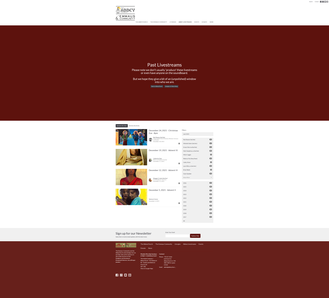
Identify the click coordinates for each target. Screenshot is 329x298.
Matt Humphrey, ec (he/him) (197, 151)
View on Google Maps (147, 268)
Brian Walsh (197, 170)
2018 (197, 213)
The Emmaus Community (158, 22)
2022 (197, 198)
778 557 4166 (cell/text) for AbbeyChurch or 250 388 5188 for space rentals (170, 261)
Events (196, 22)
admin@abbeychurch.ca (170, 267)
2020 (197, 206)
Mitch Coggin (197, 154)
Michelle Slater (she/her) (197, 143)
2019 (197, 209)
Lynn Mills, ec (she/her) (197, 166)
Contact (317, 1)
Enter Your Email (170, 232)
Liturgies (173, 22)
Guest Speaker (197, 173)
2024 (197, 190)
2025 (197, 187)
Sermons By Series (134, 125)
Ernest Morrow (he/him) (197, 147)
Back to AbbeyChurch (156, 86)
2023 (197, 194)
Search (311, 1)
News (211, 22)
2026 (197, 183)
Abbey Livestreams (185, 22)
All (184, 221)
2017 (197, 217)
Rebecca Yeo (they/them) (197, 158)
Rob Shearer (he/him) (197, 139)
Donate (204, 22)
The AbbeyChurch (141, 22)
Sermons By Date (122, 125)
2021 (197, 202)
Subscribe (195, 236)
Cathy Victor (197, 162)
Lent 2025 (186, 134)
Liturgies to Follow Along (171, 86)
